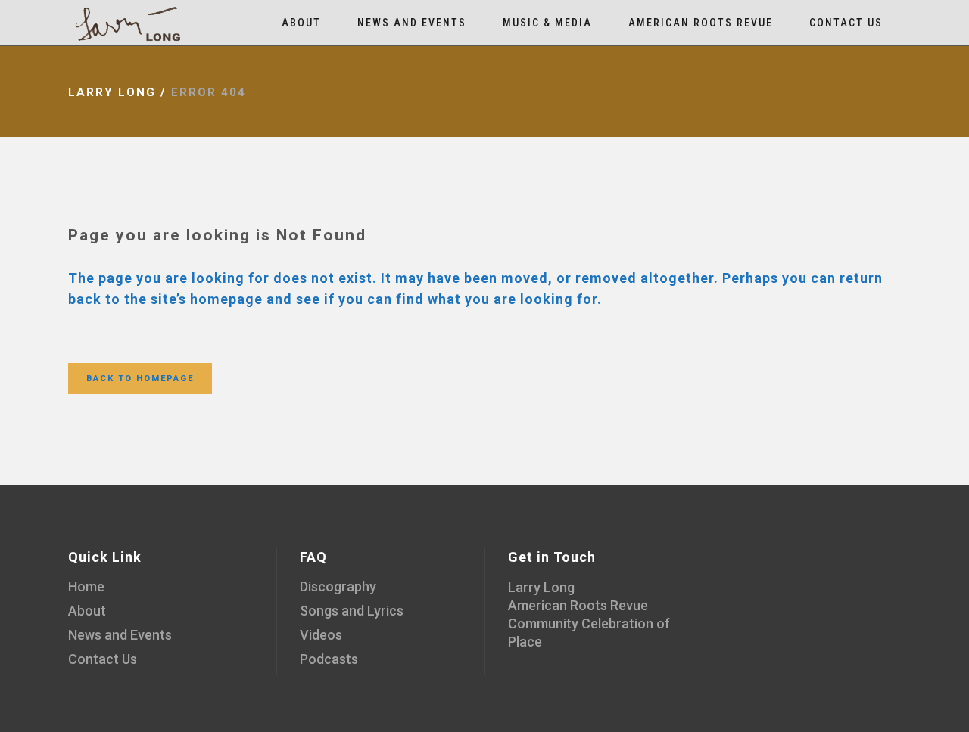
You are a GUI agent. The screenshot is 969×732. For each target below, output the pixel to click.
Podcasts (329, 659)
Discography (338, 586)
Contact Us (102, 659)
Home (86, 586)
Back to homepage (140, 378)
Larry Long (112, 92)
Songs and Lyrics (351, 611)
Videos (321, 635)
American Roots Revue (578, 605)
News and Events (120, 635)
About (87, 611)
